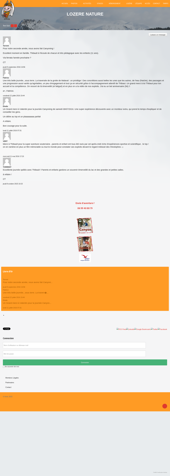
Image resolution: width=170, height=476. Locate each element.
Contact (8, 387)
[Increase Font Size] (15, 26)
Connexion (85, 362)
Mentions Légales (12, 378)
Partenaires (9, 382)
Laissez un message (157, 35)
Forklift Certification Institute (160, 472)
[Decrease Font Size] (12, 26)
